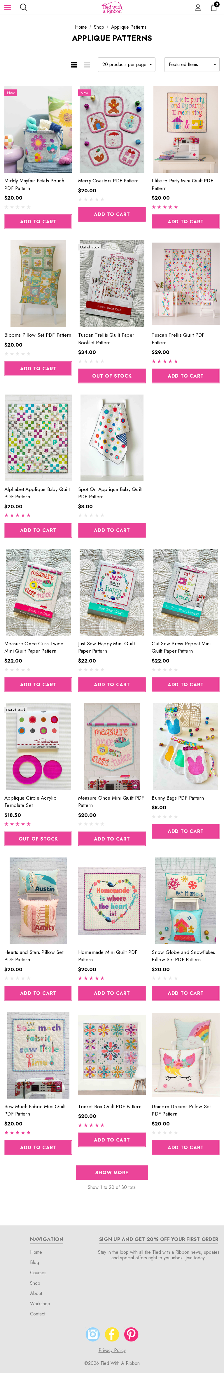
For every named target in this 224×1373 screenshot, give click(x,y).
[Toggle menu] (7, 7)
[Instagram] (92, 1334)
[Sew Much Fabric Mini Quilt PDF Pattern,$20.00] (38, 1055)
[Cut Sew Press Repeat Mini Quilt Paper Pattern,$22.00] (186, 592)
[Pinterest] (131, 1334)
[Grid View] (73, 65)
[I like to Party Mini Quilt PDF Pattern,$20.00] (186, 129)
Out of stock (112, 376)
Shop (35, 1283)
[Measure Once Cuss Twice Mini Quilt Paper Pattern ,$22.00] (38, 592)
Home (36, 1252)
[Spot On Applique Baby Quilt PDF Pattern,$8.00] (112, 438)
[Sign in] (198, 7)
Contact (37, 1313)
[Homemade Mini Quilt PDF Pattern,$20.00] (112, 900)
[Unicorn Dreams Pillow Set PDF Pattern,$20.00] (186, 1055)
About (36, 1293)
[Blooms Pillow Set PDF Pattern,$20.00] (38, 283)
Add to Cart (38, 221)
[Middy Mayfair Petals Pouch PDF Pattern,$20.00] (38, 129)
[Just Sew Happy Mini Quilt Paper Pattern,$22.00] (112, 592)
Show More (111, 1172)
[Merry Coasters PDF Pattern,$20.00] (112, 129)
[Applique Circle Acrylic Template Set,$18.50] (38, 746)
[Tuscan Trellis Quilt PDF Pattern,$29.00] (186, 283)
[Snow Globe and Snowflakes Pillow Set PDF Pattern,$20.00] (186, 900)
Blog (34, 1262)
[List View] (86, 65)
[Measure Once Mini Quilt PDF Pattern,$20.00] (112, 746)
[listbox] (192, 64)
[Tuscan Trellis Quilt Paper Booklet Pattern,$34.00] (112, 283)
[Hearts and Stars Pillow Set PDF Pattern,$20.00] (38, 900)
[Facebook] (112, 1334)
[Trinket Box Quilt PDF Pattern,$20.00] (112, 1055)
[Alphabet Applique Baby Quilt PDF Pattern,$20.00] (38, 438)
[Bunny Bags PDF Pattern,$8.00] (186, 746)
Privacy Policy (112, 1350)
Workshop (40, 1303)
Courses (38, 1272)
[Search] (23, 7)
